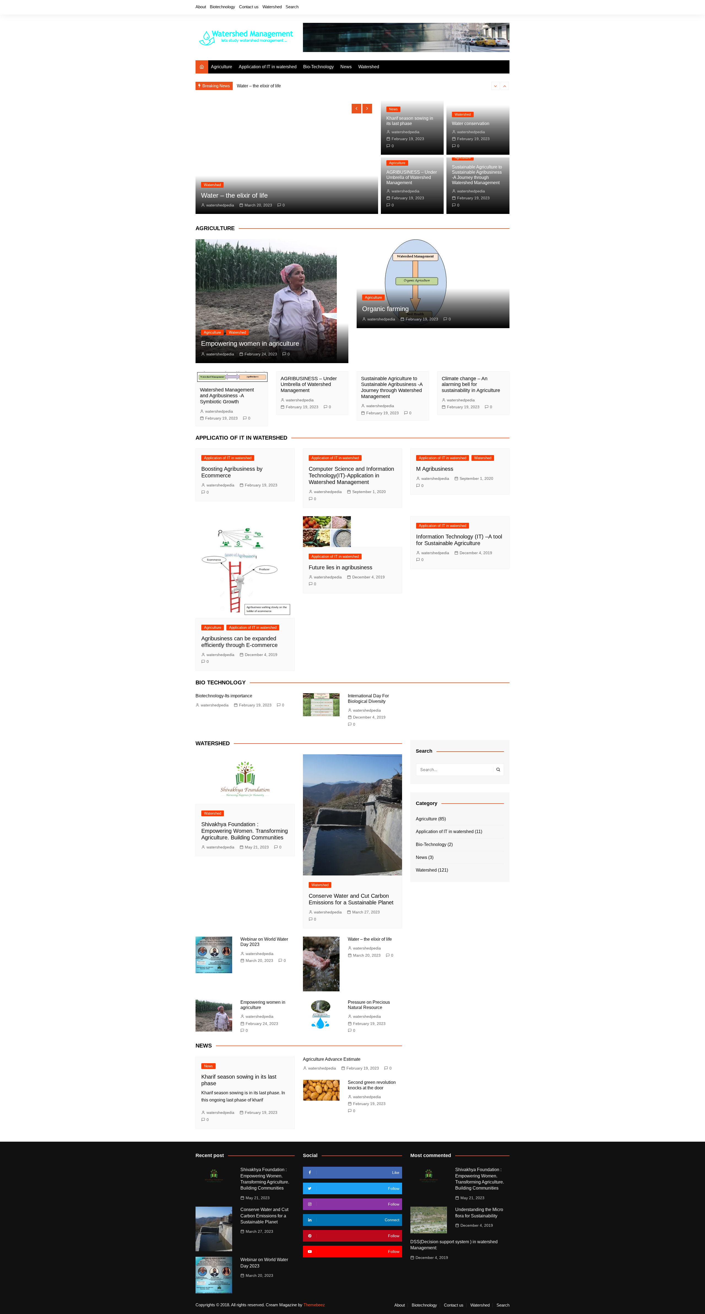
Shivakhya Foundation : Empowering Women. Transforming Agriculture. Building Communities (244, 830)
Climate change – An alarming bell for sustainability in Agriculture (471, 384)
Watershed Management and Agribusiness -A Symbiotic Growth (227, 395)
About (201, 6)
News (346, 66)
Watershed (272, 6)
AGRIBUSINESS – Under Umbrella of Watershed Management (411, 177)
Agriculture (221, 66)
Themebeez (314, 1304)
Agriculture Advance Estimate (331, 1059)
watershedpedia (220, 205)
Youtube (496, 8)
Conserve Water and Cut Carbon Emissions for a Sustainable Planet (264, 1215)
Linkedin (505, 8)
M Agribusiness (434, 469)
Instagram (486, 8)
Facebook (468, 8)
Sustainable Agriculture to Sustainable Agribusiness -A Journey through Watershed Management (391, 387)
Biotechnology (222, 6)
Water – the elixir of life (259, 85)
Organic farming (385, 308)
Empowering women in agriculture (250, 343)
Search (292, 6)
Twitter (477, 8)
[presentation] (495, 86)
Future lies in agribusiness (340, 567)
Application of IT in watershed (268, 66)
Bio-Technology (318, 66)
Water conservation (470, 123)
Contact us (249, 6)
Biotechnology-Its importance (224, 695)
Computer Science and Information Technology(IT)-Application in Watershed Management (351, 475)
